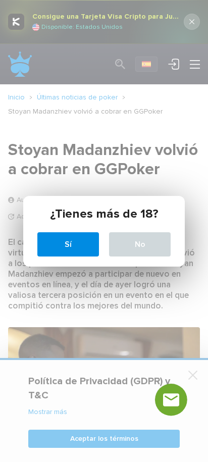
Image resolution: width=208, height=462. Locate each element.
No (140, 244)
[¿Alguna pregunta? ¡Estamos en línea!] (171, 400)
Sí (68, 244)
